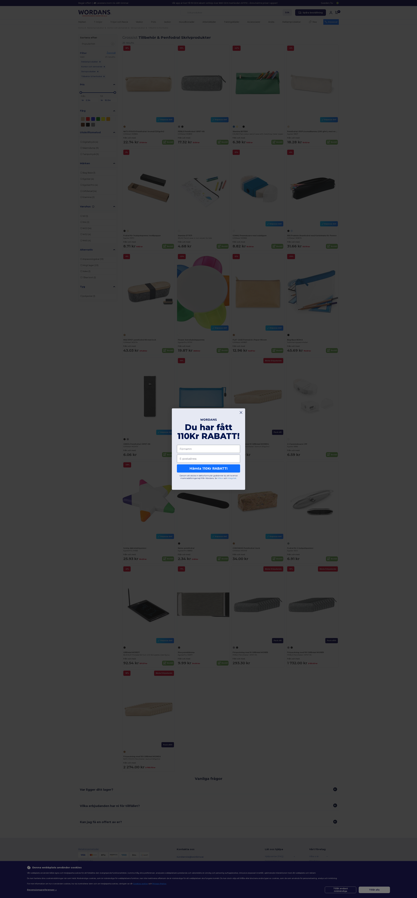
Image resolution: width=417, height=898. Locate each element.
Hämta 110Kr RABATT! (208, 468)
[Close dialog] (241, 412)
